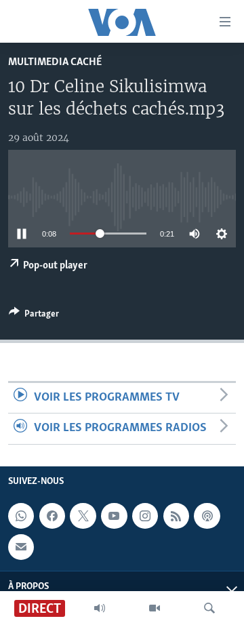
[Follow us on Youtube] (114, 516)
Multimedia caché (55, 62)
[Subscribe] (21, 546)
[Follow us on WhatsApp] (21, 516)
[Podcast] (207, 516)
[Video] (154, 608)
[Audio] (99, 608)
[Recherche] (209, 608)
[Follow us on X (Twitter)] (83, 516)
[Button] (34, 316)
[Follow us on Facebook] (52, 516)
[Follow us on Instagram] (145, 516)
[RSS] (176, 516)
